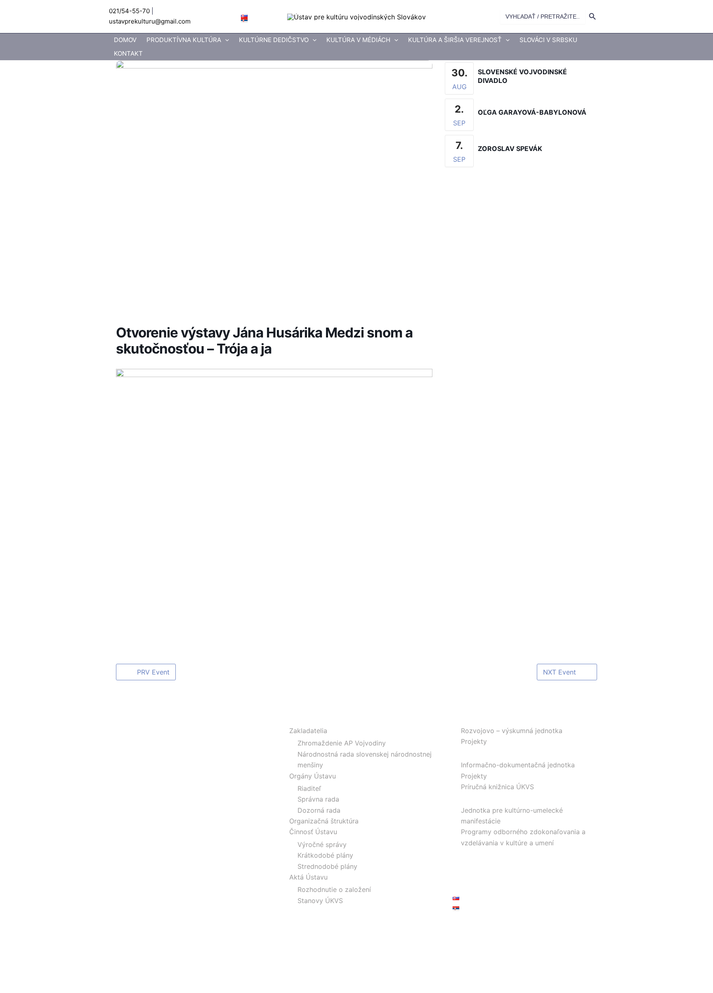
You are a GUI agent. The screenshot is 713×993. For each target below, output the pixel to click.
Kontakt (128, 53)
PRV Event (153, 672)
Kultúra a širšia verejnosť (455, 40)
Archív (462, 865)
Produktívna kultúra (183, 40)
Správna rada (318, 799)
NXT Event (559, 672)
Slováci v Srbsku (548, 40)
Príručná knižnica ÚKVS (497, 787)
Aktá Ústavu (308, 877)
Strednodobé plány (327, 866)
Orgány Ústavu (312, 776)
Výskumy (467, 718)
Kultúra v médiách (358, 40)
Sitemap (465, 886)
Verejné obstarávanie (485, 875)
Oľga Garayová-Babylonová (532, 112)
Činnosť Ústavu (313, 832)
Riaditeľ (309, 788)
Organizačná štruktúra (324, 821)
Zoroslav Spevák (510, 148)
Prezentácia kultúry (483, 797)
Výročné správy (322, 844)
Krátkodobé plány (325, 855)
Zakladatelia (308, 730)
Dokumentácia (475, 752)
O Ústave (295, 718)
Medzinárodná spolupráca (493, 853)
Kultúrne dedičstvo (274, 40)
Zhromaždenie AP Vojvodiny (341, 743)
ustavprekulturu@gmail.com (150, 21)
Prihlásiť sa (469, 927)
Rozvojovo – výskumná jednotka (511, 730)
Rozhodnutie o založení (334, 889)
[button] (225, 40)
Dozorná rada (318, 810)
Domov (125, 40)
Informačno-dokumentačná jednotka (518, 765)
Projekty (474, 741)
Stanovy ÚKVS (320, 900)
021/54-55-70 (129, 11)
